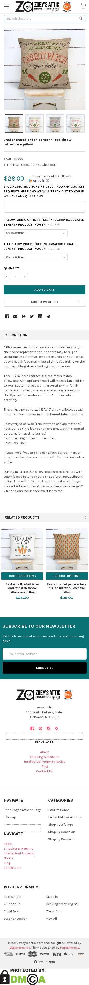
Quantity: (12, 268)
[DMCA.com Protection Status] (23, 976)
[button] (57, 178)
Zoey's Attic (12, 897)
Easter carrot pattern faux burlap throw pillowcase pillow (66, 588)
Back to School (59, 810)
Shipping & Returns (44, 757)
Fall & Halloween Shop (64, 817)
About (44, 752)
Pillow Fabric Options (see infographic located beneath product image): (44, 222)
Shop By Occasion (61, 832)
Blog (44, 766)
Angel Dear (12, 911)
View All (51, 919)
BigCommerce (19, 948)
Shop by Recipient (61, 839)
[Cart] (85, 6)
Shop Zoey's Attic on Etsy (22, 810)
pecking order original (62, 904)
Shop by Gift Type (60, 825)
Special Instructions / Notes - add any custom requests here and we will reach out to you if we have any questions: (44, 191)
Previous (75, 517)
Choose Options (22, 576)
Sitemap (10, 817)
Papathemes (69, 948)
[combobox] (44, 18)
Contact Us (44, 771)
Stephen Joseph (16, 919)
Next (84, 517)
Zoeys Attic (54, 911)
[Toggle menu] (6, 6)
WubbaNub (12, 904)
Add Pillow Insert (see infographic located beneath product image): (40, 246)
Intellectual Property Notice (44, 762)
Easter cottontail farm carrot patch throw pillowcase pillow (22, 588)
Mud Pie (52, 897)
